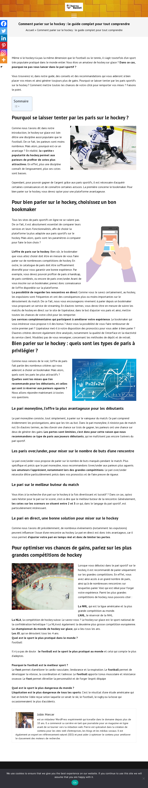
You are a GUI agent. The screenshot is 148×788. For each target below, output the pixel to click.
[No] (143, 778)
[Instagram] (3, 52)
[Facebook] (3, 23)
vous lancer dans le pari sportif (53, 67)
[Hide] (1, 66)
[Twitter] (3, 30)
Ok (75, 782)
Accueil (30, 30)
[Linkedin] (3, 38)
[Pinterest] (3, 45)
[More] (3, 59)
